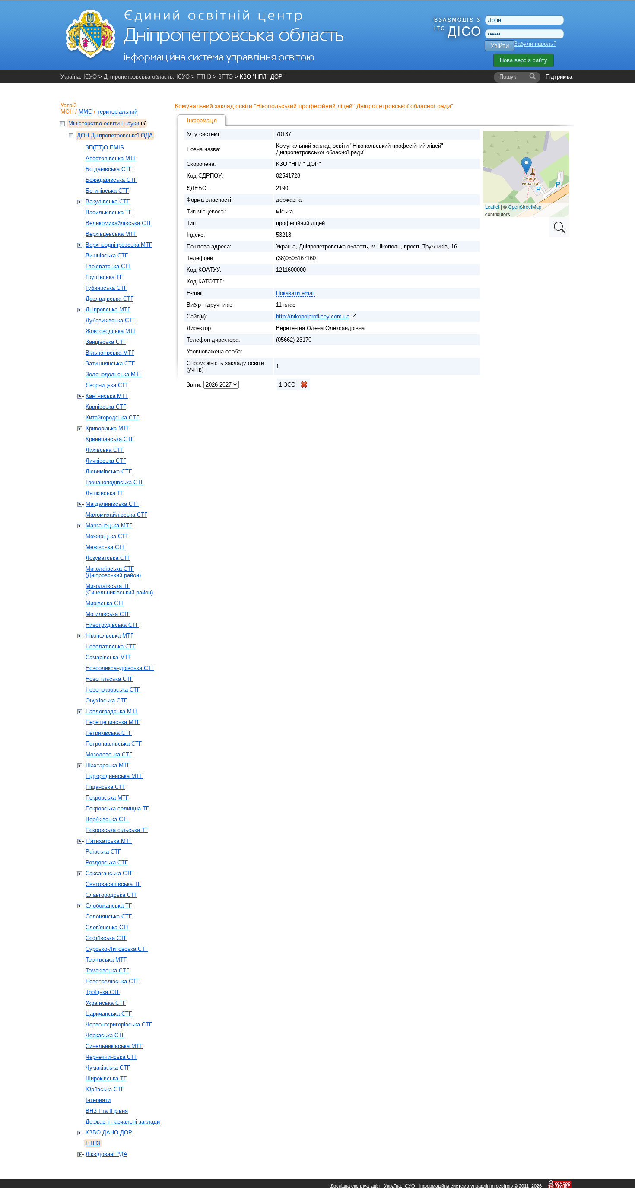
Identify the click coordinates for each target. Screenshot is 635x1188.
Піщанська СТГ (105, 787)
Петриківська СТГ (109, 733)
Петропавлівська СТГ (114, 743)
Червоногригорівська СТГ (119, 1024)
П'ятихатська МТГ (109, 841)
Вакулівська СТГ (108, 201)
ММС (85, 111)
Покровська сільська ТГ (117, 830)
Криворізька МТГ (108, 428)
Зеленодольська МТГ (114, 374)
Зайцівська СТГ (106, 342)
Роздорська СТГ (107, 862)
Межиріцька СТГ (107, 536)
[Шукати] (532, 77)
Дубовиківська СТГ (110, 320)
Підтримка (559, 76)
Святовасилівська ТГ (113, 884)
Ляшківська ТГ (105, 493)
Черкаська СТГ (105, 1035)
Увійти (499, 45)
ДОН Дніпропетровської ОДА (115, 135)
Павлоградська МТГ (112, 711)
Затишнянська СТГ (110, 363)
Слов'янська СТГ (108, 927)
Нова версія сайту (523, 60)
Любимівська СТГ (109, 471)
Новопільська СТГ (109, 679)
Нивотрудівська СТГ (112, 625)
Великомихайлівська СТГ (119, 223)
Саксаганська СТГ (109, 873)
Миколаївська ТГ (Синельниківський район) (119, 589)
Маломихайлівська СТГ (116, 514)
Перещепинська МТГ (113, 722)
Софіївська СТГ (106, 938)
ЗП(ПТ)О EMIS (105, 147)
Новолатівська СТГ (111, 646)
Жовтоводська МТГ (111, 331)
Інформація (202, 120)
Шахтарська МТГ (108, 765)
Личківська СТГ (106, 460)
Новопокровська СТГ (113, 689)
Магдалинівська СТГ (112, 504)
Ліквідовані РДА (106, 1154)
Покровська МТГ (107, 797)
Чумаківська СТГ (108, 1067)
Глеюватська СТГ (108, 266)
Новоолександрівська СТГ (120, 668)
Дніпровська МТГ (108, 309)
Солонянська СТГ (109, 916)
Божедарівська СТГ (111, 180)
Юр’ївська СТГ (105, 1089)
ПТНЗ (204, 76)
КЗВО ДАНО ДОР (109, 1132)
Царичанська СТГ (109, 1013)
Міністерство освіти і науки (103, 123)
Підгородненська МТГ (114, 776)
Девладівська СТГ (109, 298)
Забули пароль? (535, 44)
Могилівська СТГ (108, 614)
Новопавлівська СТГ (112, 981)
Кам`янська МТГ (107, 396)
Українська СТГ (106, 1003)
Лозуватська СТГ (108, 558)
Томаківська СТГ (107, 970)
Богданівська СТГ (109, 169)
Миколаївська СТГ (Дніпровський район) (113, 571)
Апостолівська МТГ (111, 158)
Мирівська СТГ (105, 603)
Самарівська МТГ (108, 657)
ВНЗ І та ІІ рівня (107, 1111)
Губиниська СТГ (106, 288)
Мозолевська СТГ (109, 754)
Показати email (295, 293)
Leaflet (492, 206)
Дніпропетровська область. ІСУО (147, 76)
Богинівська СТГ (107, 190)
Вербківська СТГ (107, 819)
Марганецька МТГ (109, 525)
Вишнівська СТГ (107, 255)
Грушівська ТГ (104, 277)
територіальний (117, 111)
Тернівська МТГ (106, 959)
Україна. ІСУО (78, 76)
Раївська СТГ (103, 851)
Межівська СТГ (105, 547)
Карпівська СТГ (106, 406)
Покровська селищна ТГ (117, 808)
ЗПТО (225, 76)
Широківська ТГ (106, 1078)
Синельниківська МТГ (114, 1046)
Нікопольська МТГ (109, 635)
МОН (66, 111)
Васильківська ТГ (109, 212)
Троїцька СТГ (103, 992)
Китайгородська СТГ (112, 417)
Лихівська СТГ (105, 450)
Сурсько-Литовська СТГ (117, 949)
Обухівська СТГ (106, 700)
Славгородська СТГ (111, 895)
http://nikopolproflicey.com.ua (312, 316)
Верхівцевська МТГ (111, 234)
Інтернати (98, 1100)
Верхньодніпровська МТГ (119, 244)
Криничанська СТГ (110, 439)
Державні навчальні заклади (123, 1121)
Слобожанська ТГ (109, 905)
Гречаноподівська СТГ (115, 482)
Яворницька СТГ (107, 385)
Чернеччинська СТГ (111, 1057)
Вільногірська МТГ (110, 352)
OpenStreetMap (524, 206)
